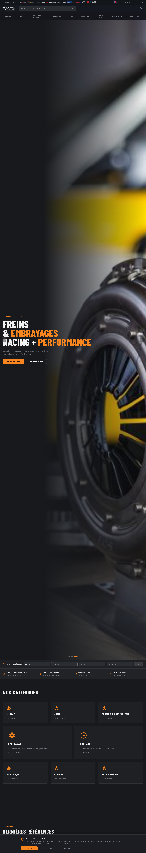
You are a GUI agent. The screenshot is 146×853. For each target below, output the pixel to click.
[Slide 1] (70, 656)
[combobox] (37, 664)
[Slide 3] (77, 656)
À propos (127, 2)
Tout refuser (47, 848)
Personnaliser (64, 848)
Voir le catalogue (13, 361)
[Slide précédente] (4, 339)
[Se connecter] (136, 8)
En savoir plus (65, 843)
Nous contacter (36, 361)
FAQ (142, 2)
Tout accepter (29, 848)
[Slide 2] (74, 656)
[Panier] (141, 8)
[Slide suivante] (142, 339)
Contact (135, 2)
